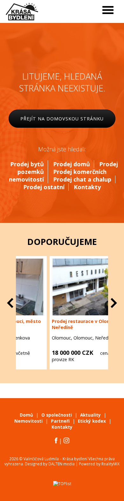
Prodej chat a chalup (82, 179)
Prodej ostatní (44, 187)
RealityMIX (110, 463)
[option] (62, 312)
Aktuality (90, 415)
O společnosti (56, 415)
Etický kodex (92, 421)
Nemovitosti (28, 421)
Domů (26, 415)
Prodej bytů (27, 164)
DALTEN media (61, 463)
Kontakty (87, 187)
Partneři (60, 421)
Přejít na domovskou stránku (62, 119)
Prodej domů (71, 164)
